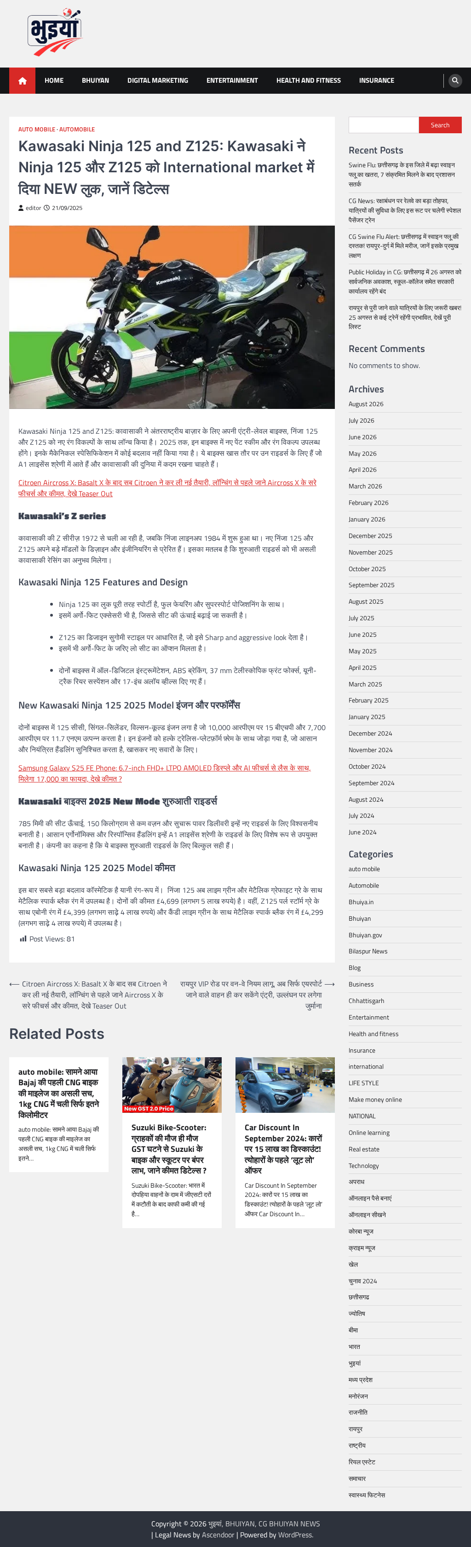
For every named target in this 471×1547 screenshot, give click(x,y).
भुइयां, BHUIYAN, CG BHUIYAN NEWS (264, 1523)
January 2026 (367, 519)
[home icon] (22, 81)
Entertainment (232, 80)
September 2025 (372, 584)
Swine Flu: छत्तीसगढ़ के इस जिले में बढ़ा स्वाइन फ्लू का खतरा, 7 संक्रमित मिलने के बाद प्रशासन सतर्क (402, 174)
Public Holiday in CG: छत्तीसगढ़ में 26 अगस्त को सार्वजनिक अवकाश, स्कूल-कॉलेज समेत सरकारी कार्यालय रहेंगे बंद (405, 281)
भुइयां (355, 1363)
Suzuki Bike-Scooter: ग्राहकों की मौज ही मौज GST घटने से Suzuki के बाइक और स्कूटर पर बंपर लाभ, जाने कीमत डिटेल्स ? (169, 1149)
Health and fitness (308, 80)
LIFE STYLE (364, 1083)
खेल (353, 1264)
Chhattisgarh (367, 1000)
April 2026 (363, 469)
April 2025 (363, 667)
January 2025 (367, 716)
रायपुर (355, 1429)
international (366, 1066)
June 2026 (363, 437)
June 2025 (363, 634)
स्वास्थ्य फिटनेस (367, 1495)
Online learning (369, 1132)
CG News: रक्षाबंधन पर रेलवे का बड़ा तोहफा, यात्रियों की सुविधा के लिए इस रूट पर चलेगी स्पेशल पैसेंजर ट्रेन (405, 210)
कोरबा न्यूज (361, 1231)
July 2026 (361, 420)
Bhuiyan (95, 80)
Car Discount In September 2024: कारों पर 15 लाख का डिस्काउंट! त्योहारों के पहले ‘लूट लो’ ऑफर (283, 1149)
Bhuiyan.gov (365, 935)
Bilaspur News (368, 951)
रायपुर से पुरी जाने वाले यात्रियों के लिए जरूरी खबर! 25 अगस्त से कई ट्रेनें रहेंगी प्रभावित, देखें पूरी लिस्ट (405, 317)
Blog (355, 967)
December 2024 (370, 733)
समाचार (357, 1478)
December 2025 (370, 535)
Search (440, 125)
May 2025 (363, 651)
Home (54, 80)
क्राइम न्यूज (362, 1247)
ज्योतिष (357, 1313)
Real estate (364, 1149)
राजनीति (358, 1412)
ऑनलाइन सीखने (367, 1214)
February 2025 (369, 700)
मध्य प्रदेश (361, 1379)
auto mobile (36, 129)
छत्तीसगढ (359, 1297)
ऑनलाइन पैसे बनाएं (370, 1198)
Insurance (376, 80)
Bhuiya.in (361, 902)
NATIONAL (362, 1116)
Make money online (375, 1099)
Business (361, 984)
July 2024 (361, 815)
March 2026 (365, 486)
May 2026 (363, 453)
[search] (455, 81)
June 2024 (363, 832)
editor (33, 208)
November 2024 (371, 749)
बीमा (353, 1330)
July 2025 (361, 618)
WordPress (295, 1534)
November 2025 (371, 552)
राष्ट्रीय (357, 1445)
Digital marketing (157, 80)
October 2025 (367, 568)
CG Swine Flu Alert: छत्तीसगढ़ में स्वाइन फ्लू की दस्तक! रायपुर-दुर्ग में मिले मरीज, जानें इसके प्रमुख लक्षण (404, 246)
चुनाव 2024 (363, 1281)
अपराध (356, 1181)
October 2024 (367, 766)
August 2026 (366, 403)
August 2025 (366, 601)
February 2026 (369, 502)
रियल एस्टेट (362, 1462)
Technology (364, 1165)
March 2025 (365, 684)
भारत (354, 1346)
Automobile (77, 129)
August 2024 (366, 799)
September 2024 (372, 783)
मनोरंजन (358, 1396)
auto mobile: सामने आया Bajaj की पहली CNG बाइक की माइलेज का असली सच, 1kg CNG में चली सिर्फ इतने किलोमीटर (58, 1093)
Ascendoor (218, 1534)
